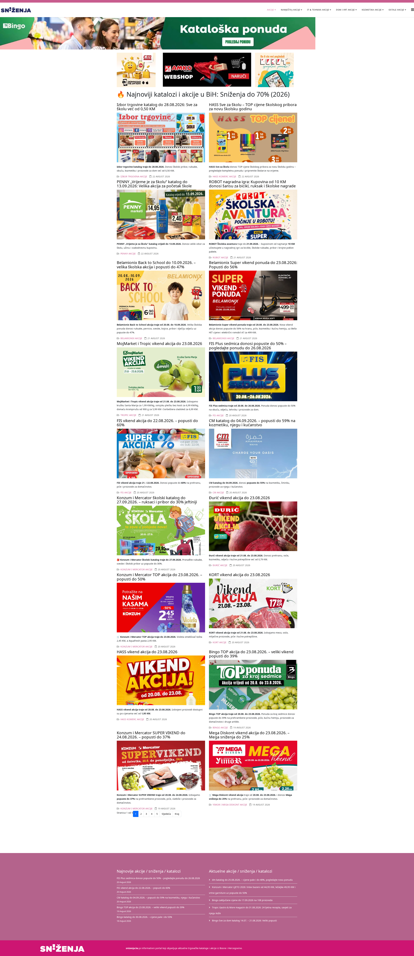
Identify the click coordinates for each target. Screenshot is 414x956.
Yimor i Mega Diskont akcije (230, 804)
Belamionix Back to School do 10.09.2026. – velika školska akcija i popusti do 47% (156, 264)
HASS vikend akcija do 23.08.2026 (147, 651)
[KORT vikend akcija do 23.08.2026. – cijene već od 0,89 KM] (253, 603)
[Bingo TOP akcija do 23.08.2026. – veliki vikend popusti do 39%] (253, 684)
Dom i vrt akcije (345, 9)
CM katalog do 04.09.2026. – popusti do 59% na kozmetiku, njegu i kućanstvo (252, 422)
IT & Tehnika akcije (318, 9)
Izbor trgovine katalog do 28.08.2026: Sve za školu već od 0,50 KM (157, 106)
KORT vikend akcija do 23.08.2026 (239, 574)
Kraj (177, 813)
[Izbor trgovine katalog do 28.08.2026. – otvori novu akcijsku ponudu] (161, 137)
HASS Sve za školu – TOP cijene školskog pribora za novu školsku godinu (253, 106)
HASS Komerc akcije (224, 176)
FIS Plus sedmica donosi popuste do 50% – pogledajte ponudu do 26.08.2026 (248, 345)
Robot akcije (220, 257)
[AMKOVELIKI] (207, 70)
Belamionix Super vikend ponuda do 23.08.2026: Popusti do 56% (253, 264)
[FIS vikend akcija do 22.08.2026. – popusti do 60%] (161, 453)
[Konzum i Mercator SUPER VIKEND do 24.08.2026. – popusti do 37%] (161, 765)
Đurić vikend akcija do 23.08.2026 (239, 497)
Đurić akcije (220, 565)
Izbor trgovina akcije (133, 176)
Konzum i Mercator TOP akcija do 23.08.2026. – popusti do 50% (159, 576)
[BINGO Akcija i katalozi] (207, 33)
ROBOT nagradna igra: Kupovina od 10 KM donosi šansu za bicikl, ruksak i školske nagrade (252, 183)
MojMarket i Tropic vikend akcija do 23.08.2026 (159, 343)
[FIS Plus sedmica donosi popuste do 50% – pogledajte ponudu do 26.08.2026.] (253, 376)
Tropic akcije (128, 415)
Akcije (270, 9)
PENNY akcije (128, 253)
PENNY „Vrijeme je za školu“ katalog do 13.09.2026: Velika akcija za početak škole (154, 183)
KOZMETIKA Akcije (372, 9)
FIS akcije (218, 415)
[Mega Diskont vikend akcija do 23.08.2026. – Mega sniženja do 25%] (253, 765)
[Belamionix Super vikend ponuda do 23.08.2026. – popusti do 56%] (253, 295)
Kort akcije (219, 642)
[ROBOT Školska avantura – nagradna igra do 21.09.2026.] (253, 214)
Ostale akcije (396, 9)
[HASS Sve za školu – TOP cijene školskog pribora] (253, 137)
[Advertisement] (209, 836)
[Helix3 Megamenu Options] (412, 10)
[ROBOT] (276, 70)
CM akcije (218, 492)
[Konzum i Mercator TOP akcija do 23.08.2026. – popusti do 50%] (161, 607)
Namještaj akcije (290, 9)
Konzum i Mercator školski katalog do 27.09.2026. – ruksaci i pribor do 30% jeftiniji (157, 500)
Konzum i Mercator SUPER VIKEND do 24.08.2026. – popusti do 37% (151, 735)
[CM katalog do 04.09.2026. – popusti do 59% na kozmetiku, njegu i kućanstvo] (253, 453)
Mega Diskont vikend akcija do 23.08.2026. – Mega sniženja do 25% (249, 735)
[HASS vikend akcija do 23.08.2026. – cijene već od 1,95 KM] (161, 680)
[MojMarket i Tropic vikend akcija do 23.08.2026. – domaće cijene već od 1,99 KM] (161, 372)
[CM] (138, 70)
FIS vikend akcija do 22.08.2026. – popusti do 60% (157, 422)
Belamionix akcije (131, 338)
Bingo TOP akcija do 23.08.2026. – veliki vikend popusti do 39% (251, 654)
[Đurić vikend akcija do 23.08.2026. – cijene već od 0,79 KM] (253, 526)
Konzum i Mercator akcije (136, 569)
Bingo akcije (220, 727)
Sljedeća (166, 813)
